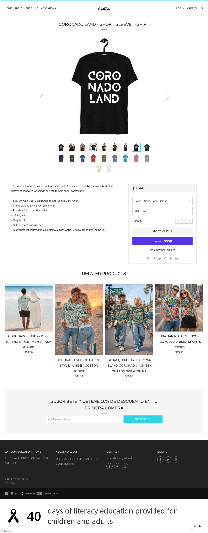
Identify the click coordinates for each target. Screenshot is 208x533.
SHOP (29, 8)
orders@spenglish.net (119, 458)
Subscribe (141, 419)
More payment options (162, 250)
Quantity (137, 221)
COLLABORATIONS (45, 8)
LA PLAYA (10, 483)
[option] (104, 88)
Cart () (192, 8)
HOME (8, 8)
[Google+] (148, 258)
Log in (180, 8)
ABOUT (19, 8)
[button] (61, 147)
